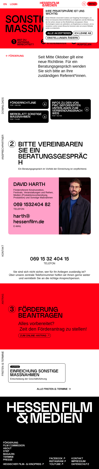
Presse (7, 460)
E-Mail (17, 226)
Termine (8, 457)
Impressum (78, 461)
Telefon (18, 209)
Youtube (55, 464)
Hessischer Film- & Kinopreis (22, 464)
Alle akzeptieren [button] (59, 33)
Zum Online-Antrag (33, 336)
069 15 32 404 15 (49, 259)
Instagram (56, 461)
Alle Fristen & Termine (52, 389)
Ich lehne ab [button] (83, 33)
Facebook (56, 458)
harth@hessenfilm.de (28, 219)
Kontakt (77, 458)
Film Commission (14, 446)
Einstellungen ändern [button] (62, 38)
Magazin (8, 454)
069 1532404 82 (31, 205)
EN (5, 4)
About (7, 448)
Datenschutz (80, 464)
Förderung (16, 56)
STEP (6, 451)
